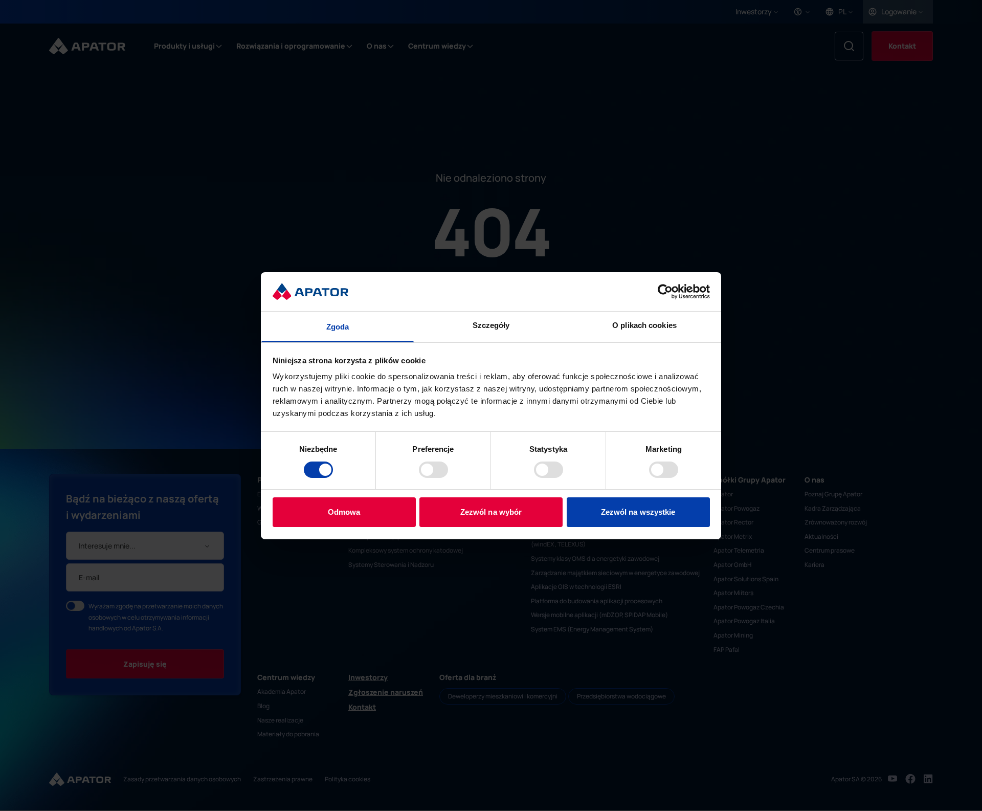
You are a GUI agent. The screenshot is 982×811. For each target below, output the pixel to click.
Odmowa (344, 512)
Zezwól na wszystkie (638, 512)
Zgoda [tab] (337, 326)
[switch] (433, 470)
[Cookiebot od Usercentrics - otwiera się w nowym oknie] (665, 291)
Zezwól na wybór (491, 512)
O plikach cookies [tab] (644, 325)
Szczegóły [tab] (491, 325)
